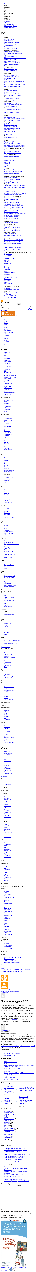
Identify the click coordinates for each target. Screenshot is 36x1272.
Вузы (16, 315)
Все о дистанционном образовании (14, 187)
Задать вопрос (14, 991)
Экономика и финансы (11, 56)
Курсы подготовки (9, 117)
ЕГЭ (5, 80)
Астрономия (8, 283)
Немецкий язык (9, 274)
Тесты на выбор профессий (12, 249)
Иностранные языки (10, 129)
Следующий (4, 992)
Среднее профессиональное (12, 179)
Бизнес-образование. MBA (12, 182)
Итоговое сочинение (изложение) (14, 81)
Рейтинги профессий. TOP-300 (13, 240)
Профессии (4, 776)
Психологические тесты (11, 250)
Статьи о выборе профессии (12, 229)
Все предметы (5, 1144)
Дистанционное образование (12, 44)
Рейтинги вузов (9, 47)
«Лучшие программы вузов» (12, 72)
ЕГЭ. (5, 1063)
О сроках (7, 1069)
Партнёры (7, 29)
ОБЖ (5, 282)
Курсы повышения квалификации (14, 118)
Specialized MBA (9, 163)
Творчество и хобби (10, 132)
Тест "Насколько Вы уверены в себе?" (15, 1153)
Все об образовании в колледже (13, 104)
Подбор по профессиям (11, 199)
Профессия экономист (10, 55)
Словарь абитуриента (10, 75)
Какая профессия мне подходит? (14, 1174)
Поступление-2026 (9, 24)
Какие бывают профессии (12, 230)
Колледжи (4, 453)
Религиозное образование (12, 62)
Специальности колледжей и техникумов (16, 193)
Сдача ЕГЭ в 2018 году (11, 1079)
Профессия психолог (10, 61)
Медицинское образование (12, 215)
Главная (6, 4)
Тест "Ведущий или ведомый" (13, 1159)
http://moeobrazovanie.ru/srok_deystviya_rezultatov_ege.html (18, 1046)
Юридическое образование (12, 51)
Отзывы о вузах (9, 45)
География (7, 268)
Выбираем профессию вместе (13, 241)
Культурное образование (11, 64)
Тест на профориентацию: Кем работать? (16, 1181)
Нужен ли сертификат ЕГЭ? (12, 1068)
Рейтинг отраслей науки (11, 202)
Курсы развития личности (12, 128)
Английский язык (9, 272)
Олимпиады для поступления (13, 83)
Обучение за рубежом (10, 26)
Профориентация (9, 27)
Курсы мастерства (9, 131)
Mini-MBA (7, 165)
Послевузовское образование (12, 151)
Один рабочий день (10, 233)
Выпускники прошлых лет (12, 1053)
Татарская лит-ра (9, 1119)
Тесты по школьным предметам (13, 247)
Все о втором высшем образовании (14, 84)
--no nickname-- (13, 1019)
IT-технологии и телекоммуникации (15, 58)
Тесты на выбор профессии (12, 227)
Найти (19, 304)
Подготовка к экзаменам (11, 126)
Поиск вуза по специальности (13, 194)
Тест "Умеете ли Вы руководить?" (14, 1157)
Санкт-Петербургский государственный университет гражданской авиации (9, 1088)
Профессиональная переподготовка (14, 146)
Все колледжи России (10, 90)
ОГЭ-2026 (7, 22)
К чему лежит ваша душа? (12, 1176)
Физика (6, 265)
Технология (7, 279)
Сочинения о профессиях (11, 237)
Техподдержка (13, 1267)
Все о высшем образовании (12, 86)
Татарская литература (10, 277)
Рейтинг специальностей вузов (13, 205)
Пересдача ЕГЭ (8, 1071)
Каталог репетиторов (10, 288)
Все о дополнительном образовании (15, 150)
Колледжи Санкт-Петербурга (12, 93)
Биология (7, 257)
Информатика (8, 263)
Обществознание (9, 258)
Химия (6, 261)
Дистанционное (5, 647)
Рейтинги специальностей (12, 112)
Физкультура (8, 269)
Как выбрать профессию (11, 226)
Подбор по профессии (10, 70)
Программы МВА (9, 160)
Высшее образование (10, 177)
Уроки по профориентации (12, 297)
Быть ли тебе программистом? (13, 1167)
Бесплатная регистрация (11, 289)
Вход (2, 968)
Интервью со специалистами (12, 235)
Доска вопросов (5, 991)
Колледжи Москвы (9, 92)
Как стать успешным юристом (13, 53)
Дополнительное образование (13, 171)
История (6, 260)
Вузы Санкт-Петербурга (11, 42)
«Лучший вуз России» (10, 48)
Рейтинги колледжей (10, 111)
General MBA (8, 162)
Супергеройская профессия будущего (15, 1179)
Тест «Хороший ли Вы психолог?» (14, 1148)
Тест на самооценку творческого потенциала (17, 1161)
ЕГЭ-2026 (7, 21)
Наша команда (5, 1267)
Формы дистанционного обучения (14, 185)
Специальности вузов (10, 69)
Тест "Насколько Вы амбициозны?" (14, 1156)
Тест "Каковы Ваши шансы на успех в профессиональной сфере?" (15, 1150)
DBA (5, 167)
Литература (7, 266)
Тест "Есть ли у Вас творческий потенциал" (17, 1154)
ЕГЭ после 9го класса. (10, 1062)
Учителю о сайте (9, 294)
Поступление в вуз (9, 78)
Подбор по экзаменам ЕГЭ (12, 198)
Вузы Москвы (8, 40)
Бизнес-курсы (8, 123)
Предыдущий (6, 989)
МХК (5, 271)
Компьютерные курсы (10, 125)
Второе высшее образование (12, 153)
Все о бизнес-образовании (12, 170)
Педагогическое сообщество (12, 293)
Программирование (10, 59)
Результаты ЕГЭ (9, 1076)
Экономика (7, 280)
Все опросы (8, 1210)
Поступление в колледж (11, 103)
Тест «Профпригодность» (11, 1177)
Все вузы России (9, 39)
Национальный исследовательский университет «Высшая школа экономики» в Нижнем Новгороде (25, 1100)
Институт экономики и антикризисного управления (9, 1101)
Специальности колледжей (12, 98)
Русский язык (8, 254)
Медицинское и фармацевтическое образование (18, 65)
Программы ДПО (9, 142)
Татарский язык (9, 276)
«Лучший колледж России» (12, 109)
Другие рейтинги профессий (12, 243)
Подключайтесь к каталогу (12, 137)
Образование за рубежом (11, 76)
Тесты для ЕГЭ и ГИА (10, 296)
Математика (7, 255)
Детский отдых (8, 134)
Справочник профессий (11, 222)
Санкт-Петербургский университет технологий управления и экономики (26, 1088)
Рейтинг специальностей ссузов (13, 207)
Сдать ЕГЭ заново (9, 1077)
